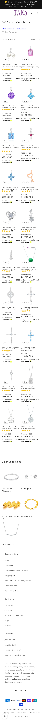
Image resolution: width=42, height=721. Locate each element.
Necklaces (6, 544)
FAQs (6, 560)
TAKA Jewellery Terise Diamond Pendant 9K (29, 228)
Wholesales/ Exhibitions (13, 615)
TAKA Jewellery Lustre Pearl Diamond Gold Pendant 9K (11, 66)
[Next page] (27, 451)
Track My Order (10, 586)
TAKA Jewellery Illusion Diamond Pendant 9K (29, 388)
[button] (4, 13)
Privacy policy (9, 713)
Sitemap (7, 625)
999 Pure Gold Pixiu (10, 516)
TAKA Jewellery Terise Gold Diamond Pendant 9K (11, 268)
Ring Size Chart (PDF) (12, 650)
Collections (21, 29)
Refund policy (30, 709)
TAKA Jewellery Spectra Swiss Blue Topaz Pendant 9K (10, 147)
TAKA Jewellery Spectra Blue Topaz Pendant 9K (10, 188)
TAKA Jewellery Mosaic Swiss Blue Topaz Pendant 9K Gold (30, 107)
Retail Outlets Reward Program (16, 570)
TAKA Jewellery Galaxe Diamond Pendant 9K (29, 427)
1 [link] (15, 451)
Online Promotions (11, 591)
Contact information (22, 716)
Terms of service (21, 713)
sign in (15, 673)
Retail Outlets (9, 565)
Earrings (25, 488)
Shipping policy (35, 713)
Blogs (6, 620)
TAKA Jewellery (8, 29)
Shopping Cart (10, 575)
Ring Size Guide (10, 645)
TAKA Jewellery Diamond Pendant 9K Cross (29, 308)
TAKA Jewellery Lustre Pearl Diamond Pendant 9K (10, 427)
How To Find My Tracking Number (17, 580)
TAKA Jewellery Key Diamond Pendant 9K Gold (30, 188)
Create (7, 673)
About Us (8, 610)
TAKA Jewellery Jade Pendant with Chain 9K (29, 268)
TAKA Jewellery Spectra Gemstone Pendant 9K (10, 106)
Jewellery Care (10, 640)
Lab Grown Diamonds (7, 489)
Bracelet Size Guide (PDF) (14, 655)
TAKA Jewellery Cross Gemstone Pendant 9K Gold (30, 146)
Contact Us (8, 605)
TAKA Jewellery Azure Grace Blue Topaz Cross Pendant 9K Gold (29, 348)
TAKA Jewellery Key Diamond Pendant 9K (9, 308)
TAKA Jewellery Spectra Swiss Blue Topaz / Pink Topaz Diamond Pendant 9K (30, 66)
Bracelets (25, 516)
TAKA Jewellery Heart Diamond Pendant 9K (9, 228)
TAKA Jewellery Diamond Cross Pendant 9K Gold (10, 348)
